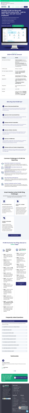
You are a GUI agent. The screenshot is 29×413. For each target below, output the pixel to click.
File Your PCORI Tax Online (21, 284)
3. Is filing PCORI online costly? (7, 329)
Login (22, 6)
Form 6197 (23, 398)
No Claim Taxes (16, 403)
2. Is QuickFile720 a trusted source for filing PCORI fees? (10, 326)
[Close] (28, 1)
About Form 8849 (16, 400)
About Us (15, 398)
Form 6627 (23, 400)
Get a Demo (17, 6)
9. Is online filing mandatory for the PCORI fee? (9, 348)
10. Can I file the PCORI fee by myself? (8, 351)
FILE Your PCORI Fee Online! (21, 377)
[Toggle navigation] (13, 7)
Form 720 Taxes (16, 401)
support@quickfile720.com (6, 2)
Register (26, 6)
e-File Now (25, 0)
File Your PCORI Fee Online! (14, 235)
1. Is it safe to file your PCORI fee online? (8, 321)
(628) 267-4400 (4, 4)
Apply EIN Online (24, 405)
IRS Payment (23, 404)
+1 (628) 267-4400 (16, 388)
